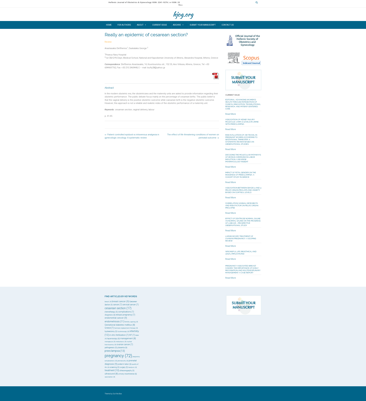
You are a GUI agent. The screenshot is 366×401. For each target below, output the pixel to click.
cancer (117, 304)
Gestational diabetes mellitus (120, 325)
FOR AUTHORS (124, 25)
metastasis (121, 342)
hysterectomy (111, 331)
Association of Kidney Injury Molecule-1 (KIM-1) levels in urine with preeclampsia (242, 121)
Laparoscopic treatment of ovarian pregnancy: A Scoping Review (240, 238)
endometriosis (114, 321)
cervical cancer (131, 304)
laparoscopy (113, 338)
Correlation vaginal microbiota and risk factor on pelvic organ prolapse (241, 205)
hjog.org (183, 14)
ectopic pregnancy (125, 315)
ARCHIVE (177, 25)
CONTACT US (228, 25)
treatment (112, 370)
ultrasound (111, 373)
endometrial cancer (116, 318)
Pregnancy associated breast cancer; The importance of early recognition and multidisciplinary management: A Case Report (242, 269)
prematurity (122, 361)
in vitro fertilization (119, 335)
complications (126, 312)
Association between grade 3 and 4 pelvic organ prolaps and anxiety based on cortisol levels (243, 190)
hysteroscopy (123, 331)
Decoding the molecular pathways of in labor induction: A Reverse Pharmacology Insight (243, 158)
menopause (110, 342)
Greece (109, 328)
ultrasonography (127, 371)
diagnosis (110, 315)
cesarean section (118, 308)
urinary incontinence (127, 374)
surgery (124, 367)
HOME (109, 25)
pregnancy (118, 355)
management (128, 338)
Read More (230, 114)
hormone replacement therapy (126, 328)
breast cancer (120, 301)
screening (114, 367)
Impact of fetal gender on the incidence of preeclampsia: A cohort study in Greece (240, 174)
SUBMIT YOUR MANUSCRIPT (203, 25)
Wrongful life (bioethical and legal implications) (240, 252)
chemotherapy (111, 312)
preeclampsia (115, 350)
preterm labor (124, 364)
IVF (132, 335)
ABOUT (140, 25)
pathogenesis (111, 348)
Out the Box (117, 394)
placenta (122, 347)
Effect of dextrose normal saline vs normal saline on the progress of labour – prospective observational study (242, 221)
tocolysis (132, 367)
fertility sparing (131, 322)
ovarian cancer (125, 344)
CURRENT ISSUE (159, 25)
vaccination (110, 377)
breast (108, 302)
